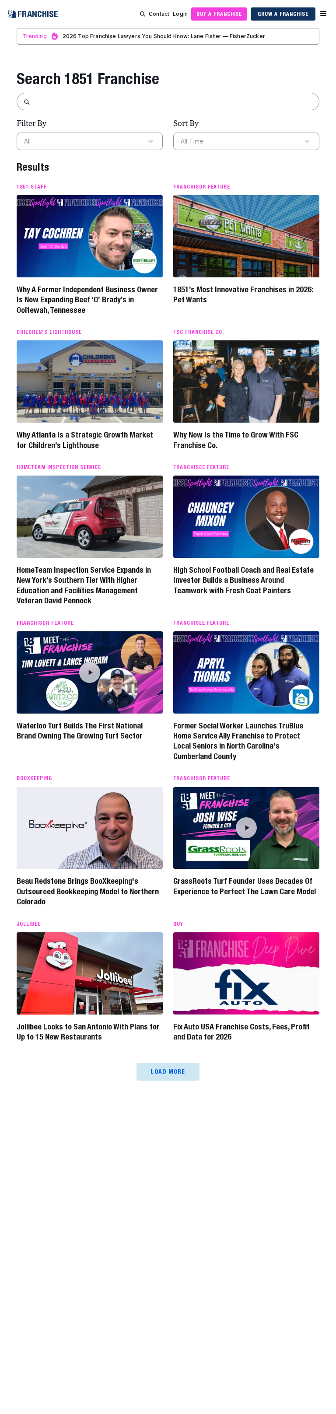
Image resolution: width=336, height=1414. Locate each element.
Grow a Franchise (283, 13)
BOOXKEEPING (34, 778)
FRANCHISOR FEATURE (201, 187)
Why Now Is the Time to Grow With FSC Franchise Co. (235, 439)
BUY (178, 924)
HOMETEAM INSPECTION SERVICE (59, 467)
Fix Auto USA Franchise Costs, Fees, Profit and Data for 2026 (241, 1031)
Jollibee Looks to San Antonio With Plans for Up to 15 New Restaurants (88, 1031)
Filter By (31, 123)
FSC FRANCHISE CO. (198, 332)
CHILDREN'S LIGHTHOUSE (49, 332)
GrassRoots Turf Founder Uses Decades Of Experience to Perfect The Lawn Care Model (244, 886)
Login (180, 13)
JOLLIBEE (29, 924)
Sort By (186, 123)
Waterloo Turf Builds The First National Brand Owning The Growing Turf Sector (80, 730)
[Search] (142, 14)
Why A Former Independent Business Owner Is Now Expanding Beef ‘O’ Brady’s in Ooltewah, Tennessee (87, 300)
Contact (159, 13)
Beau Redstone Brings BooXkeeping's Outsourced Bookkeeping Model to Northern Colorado (88, 891)
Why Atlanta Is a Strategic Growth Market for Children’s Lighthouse (85, 439)
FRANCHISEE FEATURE (201, 467)
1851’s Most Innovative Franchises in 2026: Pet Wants (243, 294)
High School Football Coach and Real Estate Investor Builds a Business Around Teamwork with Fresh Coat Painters (243, 580)
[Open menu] (323, 14)
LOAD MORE (167, 1071)
